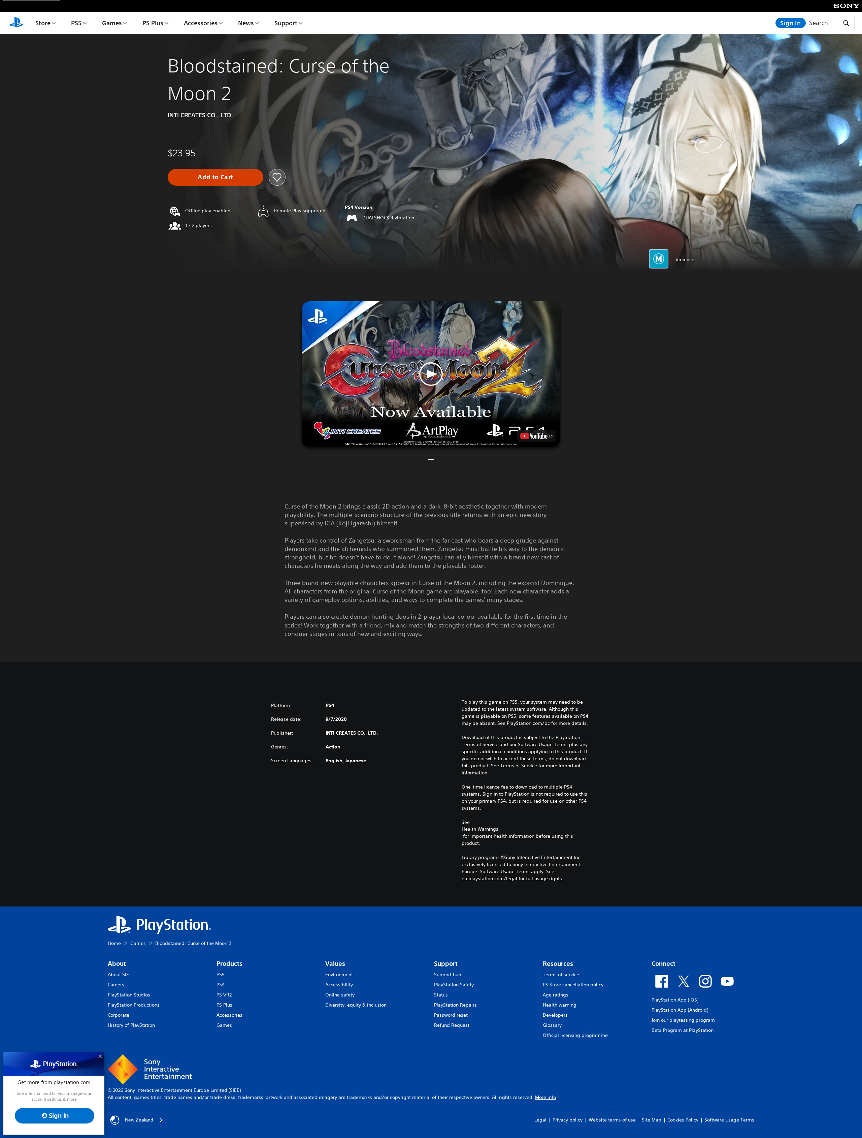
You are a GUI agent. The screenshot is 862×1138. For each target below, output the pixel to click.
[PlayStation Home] (16, 23)
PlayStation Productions (134, 1005)
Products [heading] (229, 963)
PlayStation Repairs (455, 1005)
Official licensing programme (575, 1035)
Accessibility (339, 985)
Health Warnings (480, 829)
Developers (555, 1015)
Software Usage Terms (729, 1120)
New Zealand (139, 1119)
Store (43, 23)
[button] (431, 374)
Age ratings (555, 995)
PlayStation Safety (454, 985)
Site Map (651, 1120)
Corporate (118, 1015)
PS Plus (152, 23)
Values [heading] (335, 963)
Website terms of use (612, 1120)
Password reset (451, 1015)
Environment (339, 975)
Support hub (447, 975)
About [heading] (117, 963)
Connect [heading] (663, 963)
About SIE (118, 975)
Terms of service (561, 975)
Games (112, 23)
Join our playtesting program (683, 1020)
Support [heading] (446, 963)
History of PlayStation (131, 1025)
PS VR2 (224, 995)
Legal (540, 1120)
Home (114, 943)
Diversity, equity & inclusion (356, 1005)
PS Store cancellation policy (573, 985)
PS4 (221, 985)
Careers (116, 985)
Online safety (340, 995)
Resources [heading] (558, 963)
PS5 (76, 23)
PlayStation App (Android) (680, 1010)
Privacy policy (568, 1120)
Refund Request (451, 1025)
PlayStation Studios (129, 995)
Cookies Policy (682, 1120)
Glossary (552, 1025)
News (246, 23)
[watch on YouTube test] (536, 436)
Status (441, 995)
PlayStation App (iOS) (675, 1000)
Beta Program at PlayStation (683, 1030)
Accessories (201, 23)
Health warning (559, 1005)
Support (285, 23)
